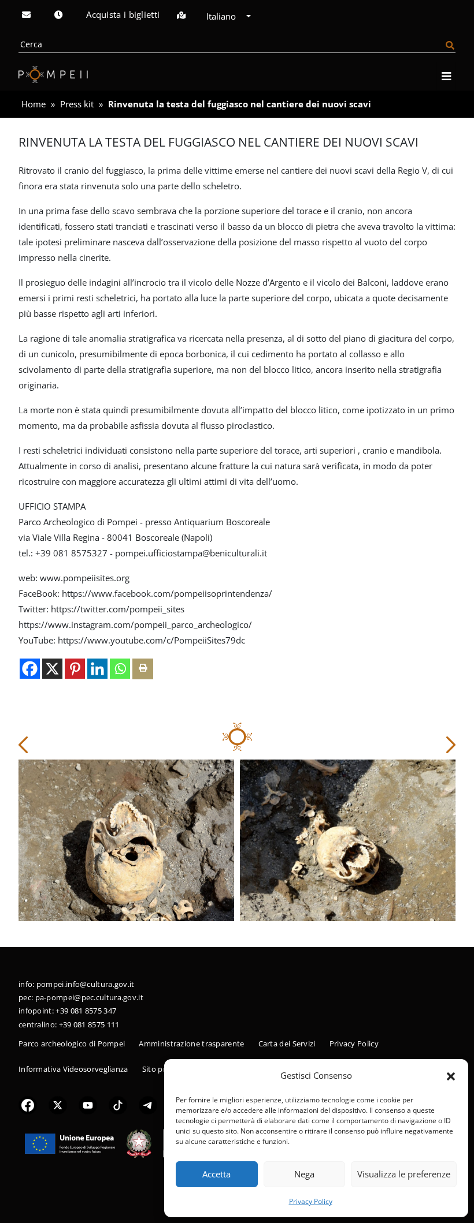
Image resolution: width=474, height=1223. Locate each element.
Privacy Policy (310, 1201)
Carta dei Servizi (287, 1043)
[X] (52, 669)
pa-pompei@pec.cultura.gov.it (89, 997)
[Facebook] (30, 669)
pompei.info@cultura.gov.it (85, 984)
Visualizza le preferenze (403, 1174)
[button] (451, 1075)
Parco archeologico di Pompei (71, 1043)
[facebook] (27, 1104)
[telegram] (148, 1104)
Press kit (77, 104)
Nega (304, 1174)
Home (33, 104)
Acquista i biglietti (123, 14)
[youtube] (88, 1104)
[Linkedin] (97, 669)
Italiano (222, 16)
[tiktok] (118, 1104)
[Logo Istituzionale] (70, 1142)
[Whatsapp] (120, 669)
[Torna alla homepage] (53, 75)
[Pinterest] (75, 669)
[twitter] (58, 1104)
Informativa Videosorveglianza (73, 1069)
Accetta (216, 1174)
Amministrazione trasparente (191, 1043)
